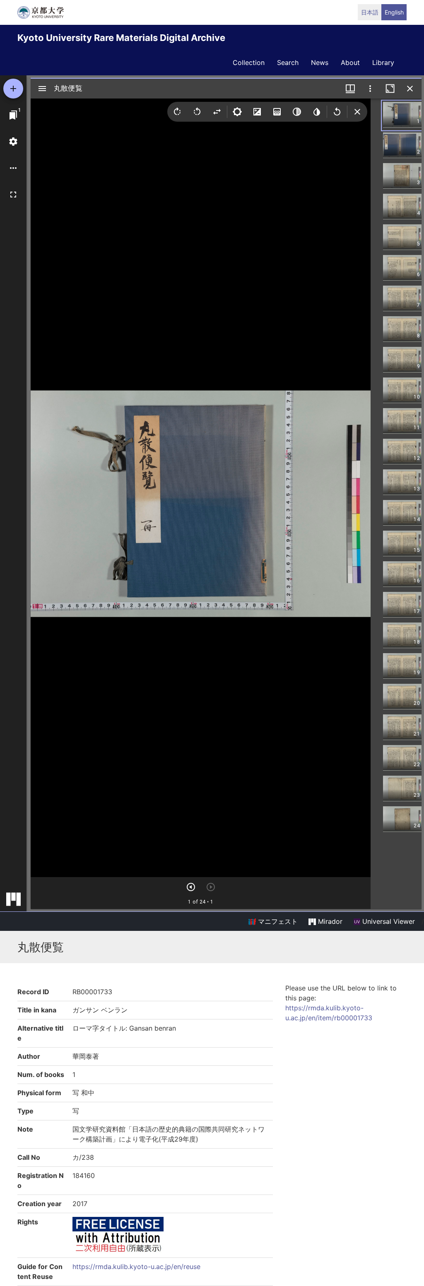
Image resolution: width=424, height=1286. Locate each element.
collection (249, 62)
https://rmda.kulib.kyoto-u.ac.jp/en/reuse (136, 1266)
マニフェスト (277, 921)
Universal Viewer (387, 921)
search (288, 62)
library (383, 62)
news (319, 62)
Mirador (329, 921)
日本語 (369, 12)
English (394, 12)
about (350, 62)
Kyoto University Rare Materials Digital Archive (121, 37)
